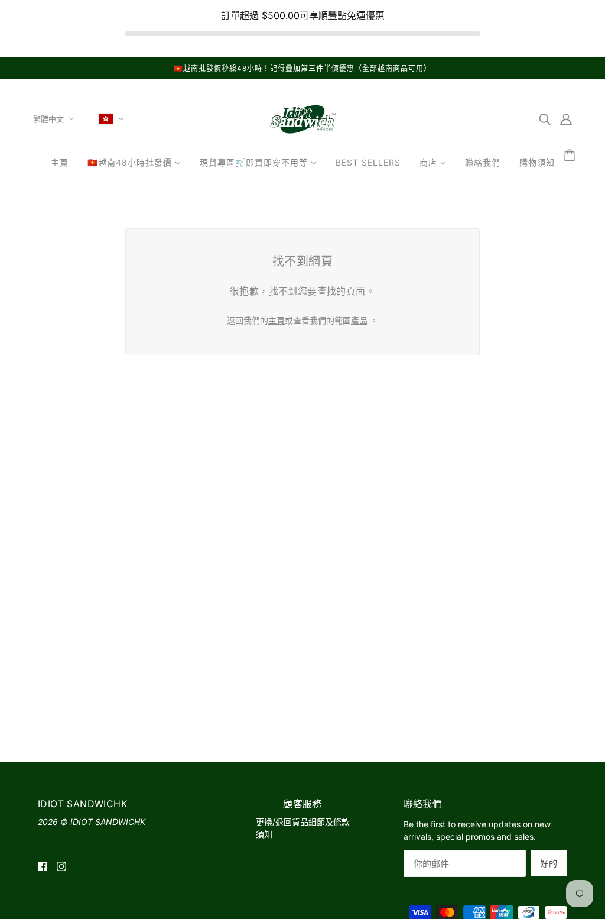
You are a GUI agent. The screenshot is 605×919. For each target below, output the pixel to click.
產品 (359, 320)
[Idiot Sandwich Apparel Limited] (302, 136)
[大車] (571, 156)
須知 (264, 834)
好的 (549, 863)
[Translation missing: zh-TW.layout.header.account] (566, 119)
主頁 (276, 320)
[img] (544, 119)
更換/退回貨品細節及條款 (303, 822)
